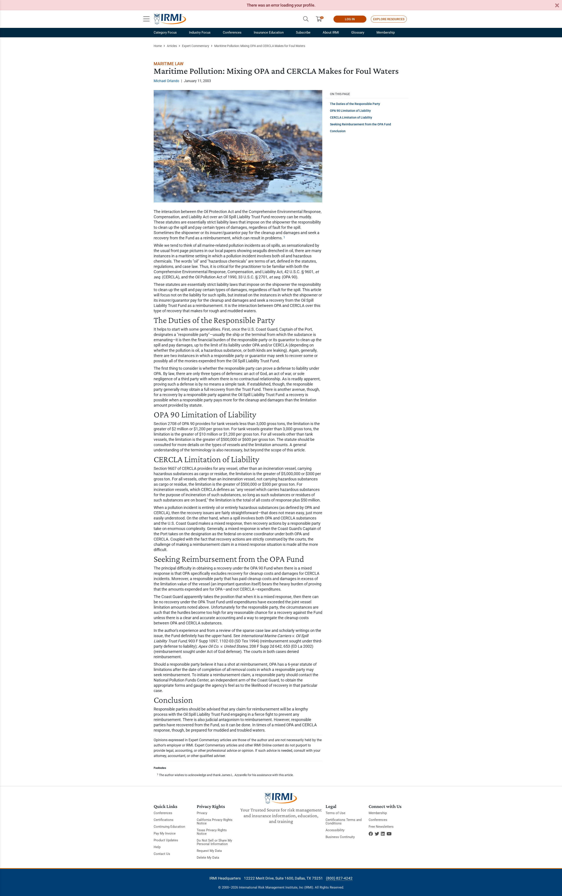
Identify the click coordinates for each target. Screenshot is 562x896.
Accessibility (335, 830)
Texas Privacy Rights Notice (212, 832)
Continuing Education (169, 827)
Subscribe (303, 32)
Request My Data (209, 851)
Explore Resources (388, 19)
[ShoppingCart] (320, 19)
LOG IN (350, 19)
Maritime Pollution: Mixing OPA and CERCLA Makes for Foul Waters (259, 46)
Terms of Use (335, 813)
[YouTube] (389, 834)
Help (157, 847)
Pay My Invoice (165, 833)
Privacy (202, 813)
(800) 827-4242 (339, 878)
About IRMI (331, 32)
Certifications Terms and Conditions (344, 821)
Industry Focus (200, 32)
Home (158, 46)
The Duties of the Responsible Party (355, 104)
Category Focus (165, 32)
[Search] (306, 19)
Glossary (357, 32)
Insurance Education (269, 32)
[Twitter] (377, 834)
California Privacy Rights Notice (214, 821)
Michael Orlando (166, 81)
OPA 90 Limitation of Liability (350, 110)
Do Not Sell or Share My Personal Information (214, 842)
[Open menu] (146, 19)
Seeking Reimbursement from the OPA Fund (360, 124)
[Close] (557, 5)
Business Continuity (340, 837)
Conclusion (338, 131)
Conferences (232, 32)
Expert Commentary (195, 46)
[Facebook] (371, 834)
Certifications (163, 820)
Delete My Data (208, 858)
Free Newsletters (381, 827)
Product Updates (166, 840)
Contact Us (162, 854)
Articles (172, 46)
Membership (385, 32)
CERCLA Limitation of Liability (351, 117)
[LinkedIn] (383, 834)
